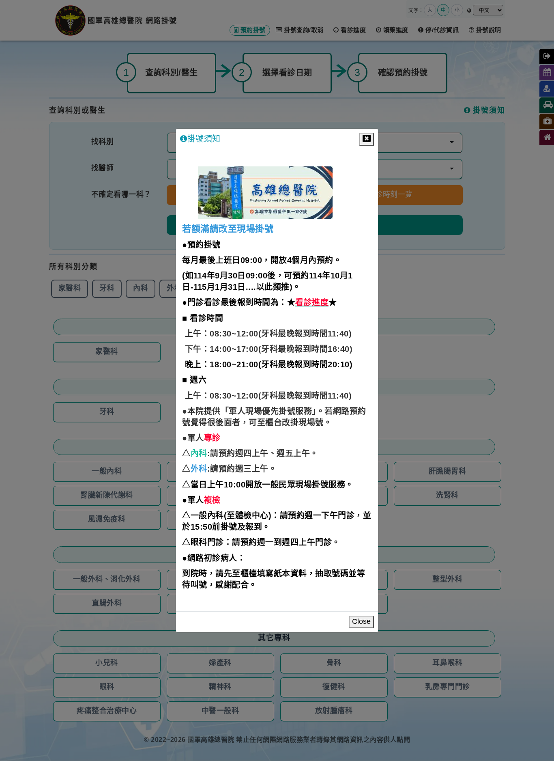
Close (361, 621)
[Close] (366, 139)
